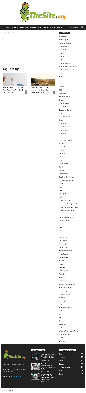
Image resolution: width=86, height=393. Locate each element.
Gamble (61, 167)
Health (59, 27)
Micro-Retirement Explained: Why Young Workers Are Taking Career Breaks (48, 376)
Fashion (61, 143)
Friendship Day (64, 163)
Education (24, 27)
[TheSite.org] (43, 12)
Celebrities (62, 93)
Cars (60, 83)
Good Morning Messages (67, 177)
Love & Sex (63, 237)
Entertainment (63, 130)
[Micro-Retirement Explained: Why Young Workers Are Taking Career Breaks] (35, 376)
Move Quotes (63, 254)
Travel (52, 27)
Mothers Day (63, 247)
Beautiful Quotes (64, 50)
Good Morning (63, 174)
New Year (62, 267)
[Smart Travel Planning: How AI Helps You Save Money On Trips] (35, 366)
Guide (61, 184)
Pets (60, 277)
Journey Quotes (64, 220)
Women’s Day (63, 341)
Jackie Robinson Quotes (67, 217)
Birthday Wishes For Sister (68, 70)
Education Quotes (65, 127)
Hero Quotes (63, 194)
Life (60, 230)
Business (15, 27)
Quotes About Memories (67, 284)
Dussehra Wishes (65, 117)
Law (60, 227)
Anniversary (63, 36)
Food (60, 160)
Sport (46, 27)
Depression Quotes (65, 110)
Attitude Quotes (64, 40)
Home (8, 27)
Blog (60, 73)
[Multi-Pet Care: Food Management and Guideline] (43, 79)
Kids (60, 224)
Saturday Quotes (64, 301)
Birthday (61, 60)
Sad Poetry (62, 297)
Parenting (62, 274)
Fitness (61, 157)
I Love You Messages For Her (68, 204)
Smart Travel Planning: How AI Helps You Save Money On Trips (48, 366)
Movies (61, 261)
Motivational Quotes (65, 251)
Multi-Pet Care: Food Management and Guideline (42, 89)
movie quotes (63, 257)
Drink (60, 113)
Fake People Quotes (65, 140)
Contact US (74, 27)
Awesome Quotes (65, 43)
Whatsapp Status (64, 334)
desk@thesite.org (16, 376)
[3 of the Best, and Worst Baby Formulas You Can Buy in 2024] (15, 79)
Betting (61, 56)
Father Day (62, 147)
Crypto (61, 100)
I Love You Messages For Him (69, 207)
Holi (60, 197)
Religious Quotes (64, 294)
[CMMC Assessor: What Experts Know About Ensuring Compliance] (35, 356)
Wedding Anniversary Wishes (68, 331)
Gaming (33, 27)
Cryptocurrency (64, 103)
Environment (63, 133)
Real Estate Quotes (65, 287)
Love (60, 234)
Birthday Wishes (64, 63)
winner (61, 338)
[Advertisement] (29, 50)
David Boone (35, 92)
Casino (61, 86)
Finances (62, 153)
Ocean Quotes (64, 271)
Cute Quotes (63, 107)
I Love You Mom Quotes (67, 210)
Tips (66, 27)
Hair (60, 187)
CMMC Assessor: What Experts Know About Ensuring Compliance (48, 356)
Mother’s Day (63, 244)
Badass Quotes (64, 46)
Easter (61, 120)
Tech (39, 27)
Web (60, 328)
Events (61, 137)
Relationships (63, 291)
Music (61, 264)
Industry (61, 214)
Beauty (61, 53)
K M (4, 92)
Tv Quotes (62, 324)
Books (61, 76)
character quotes (64, 97)
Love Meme (63, 240)
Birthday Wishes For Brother (68, 66)
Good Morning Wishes (66, 180)
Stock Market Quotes (66, 307)
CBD (60, 90)
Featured (62, 150)
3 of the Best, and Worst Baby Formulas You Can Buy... (15, 89)
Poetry (61, 281)
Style (60, 311)
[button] (82, 27)
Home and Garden (65, 200)
